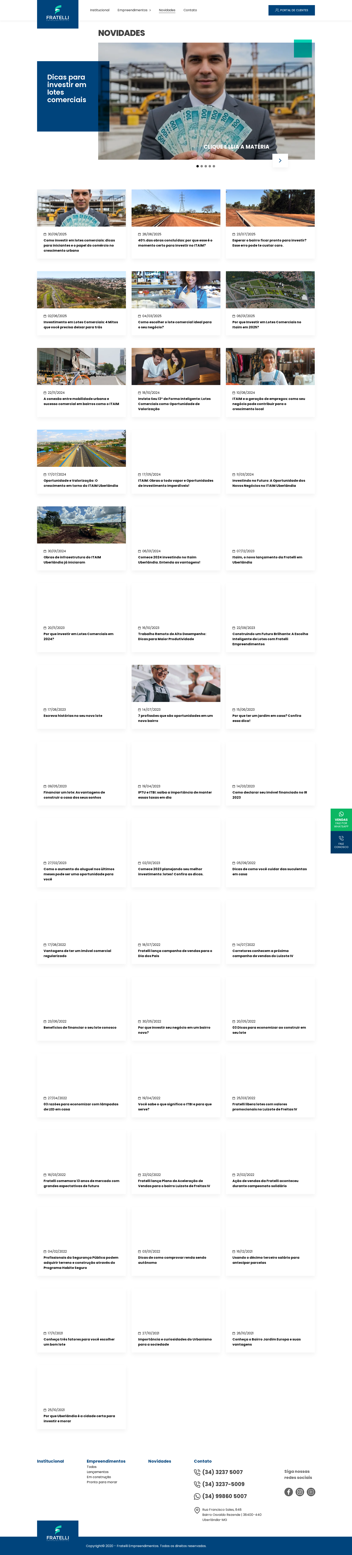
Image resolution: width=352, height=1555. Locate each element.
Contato (190, 10)
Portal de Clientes (294, 10)
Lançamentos (98, 1472)
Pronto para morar (102, 1482)
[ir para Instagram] (300, 1492)
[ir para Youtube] (311, 1492)
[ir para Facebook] (288, 1492)
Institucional (99, 10)
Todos (92, 1466)
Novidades (167, 10)
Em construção (99, 1477)
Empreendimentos (132, 10)
